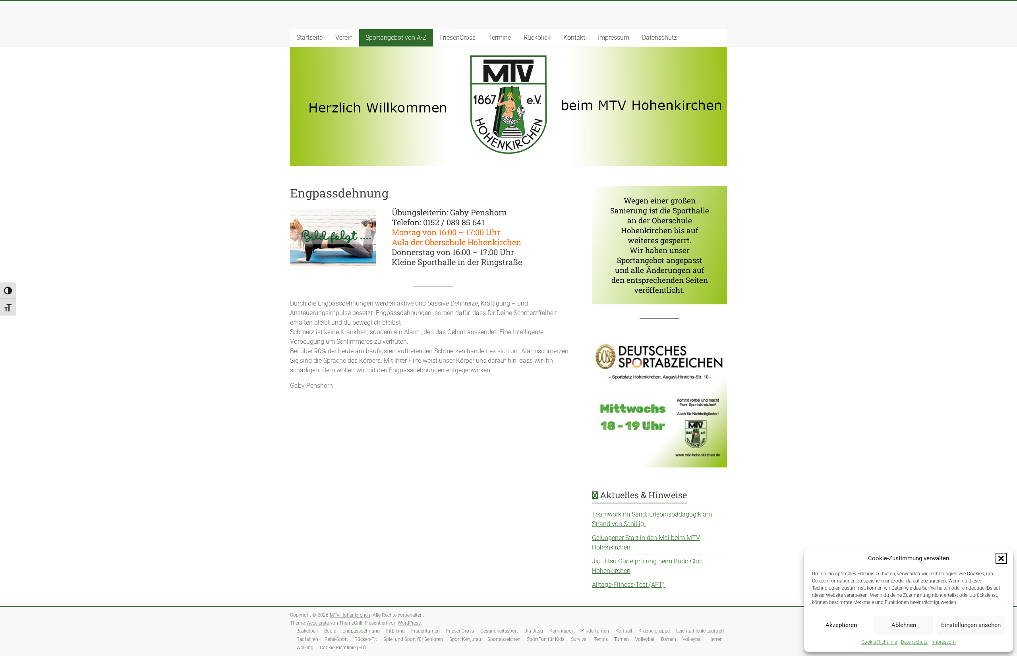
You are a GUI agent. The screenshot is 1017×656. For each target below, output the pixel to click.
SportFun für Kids (546, 639)
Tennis (601, 639)
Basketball (307, 631)
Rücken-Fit (365, 639)
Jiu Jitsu (533, 631)
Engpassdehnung (361, 631)
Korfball (623, 631)
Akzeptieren (841, 625)
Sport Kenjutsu (465, 639)
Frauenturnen (425, 631)
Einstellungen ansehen (971, 625)
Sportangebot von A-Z (396, 37)
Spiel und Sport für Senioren (413, 639)
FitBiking (395, 631)
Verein (344, 37)
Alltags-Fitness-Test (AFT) (628, 584)
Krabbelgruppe (654, 631)
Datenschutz (914, 642)
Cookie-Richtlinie (879, 642)
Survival (579, 639)
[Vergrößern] (717, 350)
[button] (1001, 558)
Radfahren (307, 639)
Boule (330, 631)
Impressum (944, 642)
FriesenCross (457, 37)
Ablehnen (903, 625)
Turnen (621, 639)
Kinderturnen (595, 631)
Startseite (309, 37)
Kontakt (574, 37)
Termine (499, 37)
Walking (304, 647)
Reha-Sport (336, 639)
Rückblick (537, 37)
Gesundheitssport (499, 631)
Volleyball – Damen (655, 639)
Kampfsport (562, 631)
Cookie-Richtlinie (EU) (343, 647)
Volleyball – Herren (703, 639)
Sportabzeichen (503, 639)
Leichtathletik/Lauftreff (700, 631)
